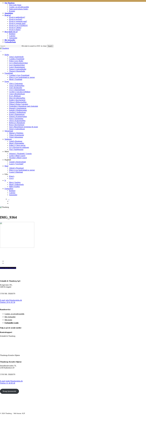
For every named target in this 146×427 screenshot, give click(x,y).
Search (50, 46)
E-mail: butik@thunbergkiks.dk (11, 381)
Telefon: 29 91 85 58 (7, 302)
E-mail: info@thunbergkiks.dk (11, 300)
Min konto (8, 320)
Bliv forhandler (10, 317)
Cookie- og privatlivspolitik (14, 314)
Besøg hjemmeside (9, 391)
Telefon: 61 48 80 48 (7, 383)
